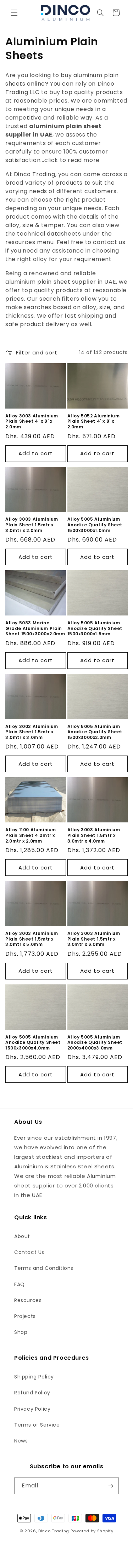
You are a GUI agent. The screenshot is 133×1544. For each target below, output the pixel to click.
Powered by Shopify (92, 1531)
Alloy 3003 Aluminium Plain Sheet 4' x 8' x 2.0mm (31, 421)
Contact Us (29, 1252)
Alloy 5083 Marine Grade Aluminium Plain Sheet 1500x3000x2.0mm (35, 628)
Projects (25, 1316)
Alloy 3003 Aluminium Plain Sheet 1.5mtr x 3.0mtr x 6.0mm (93, 939)
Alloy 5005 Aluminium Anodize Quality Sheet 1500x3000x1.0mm (95, 524)
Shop (20, 1332)
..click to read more (71, 160)
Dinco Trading (53, 1531)
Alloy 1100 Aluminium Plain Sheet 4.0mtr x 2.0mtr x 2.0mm (30, 835)
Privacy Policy (32, 1408)
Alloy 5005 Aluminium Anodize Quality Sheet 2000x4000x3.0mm (95, 1042)
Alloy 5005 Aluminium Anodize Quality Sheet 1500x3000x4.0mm (33, 1042)
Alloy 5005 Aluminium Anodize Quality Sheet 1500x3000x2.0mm (95, 732)
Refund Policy (32, 1392)
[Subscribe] (110, 1486)
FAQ (19, 1284)
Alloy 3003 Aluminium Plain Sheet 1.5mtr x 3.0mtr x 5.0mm (31, 939)
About (22, 1236)
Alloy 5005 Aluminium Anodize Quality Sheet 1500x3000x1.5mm (95, 628)
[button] (14, 13)
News (21, 1440)
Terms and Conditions (43, 1268)
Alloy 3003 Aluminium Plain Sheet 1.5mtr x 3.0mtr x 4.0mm (93, 835)
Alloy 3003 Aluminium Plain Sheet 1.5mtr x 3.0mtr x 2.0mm (31, 524)
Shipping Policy (34, 1376)
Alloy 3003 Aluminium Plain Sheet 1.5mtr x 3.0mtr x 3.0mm (31, 732)
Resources (27, 1300)
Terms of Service (37, 1424)
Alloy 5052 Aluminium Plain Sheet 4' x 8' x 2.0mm (93, 421)
